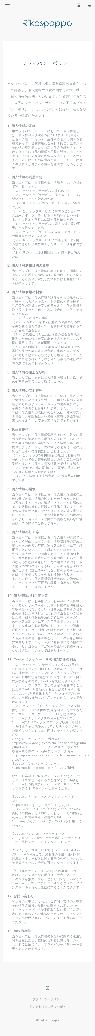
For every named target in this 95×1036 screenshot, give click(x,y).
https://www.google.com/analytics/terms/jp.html (49, 743)
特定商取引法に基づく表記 (47, 1007)
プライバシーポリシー (47, 999)
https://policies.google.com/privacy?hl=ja (44, 768)
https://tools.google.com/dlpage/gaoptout (44, 805)
